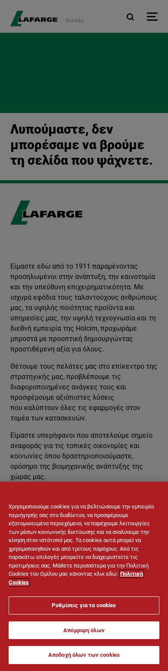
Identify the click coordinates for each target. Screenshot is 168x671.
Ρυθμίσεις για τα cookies (84, 605)
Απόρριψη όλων (84, 630)
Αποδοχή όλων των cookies (84, 655)
